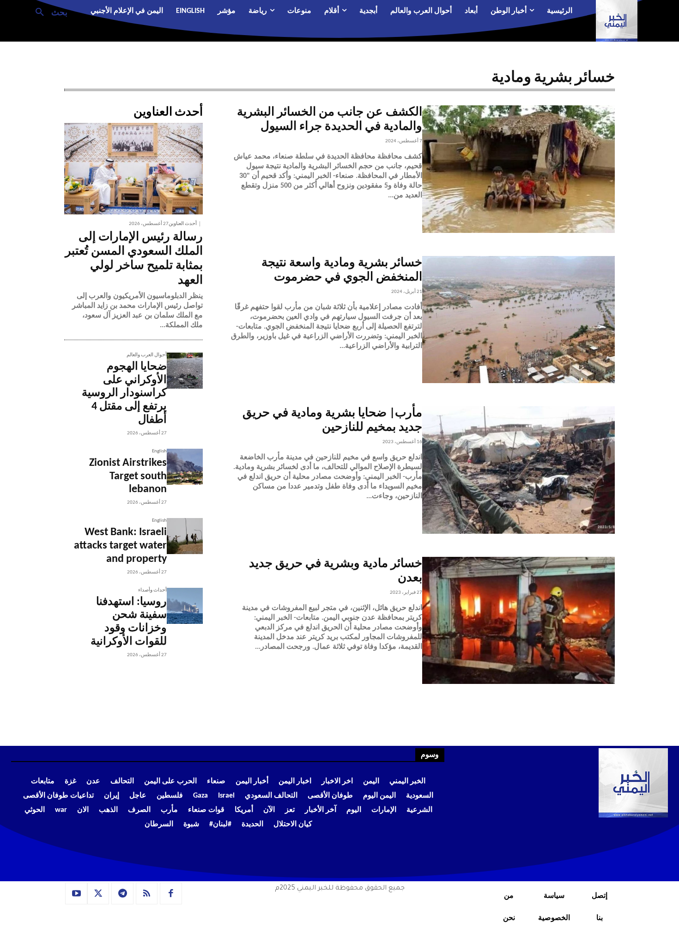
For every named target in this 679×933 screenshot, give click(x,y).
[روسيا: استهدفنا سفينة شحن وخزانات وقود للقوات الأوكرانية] (185, 606)
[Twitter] (98, 894)
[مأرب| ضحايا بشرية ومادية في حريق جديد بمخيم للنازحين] (518, 470)
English (159, 451)
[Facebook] (171, 894)
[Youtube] (76, 894)
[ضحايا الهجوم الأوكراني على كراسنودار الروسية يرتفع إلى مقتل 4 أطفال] (185, 371)
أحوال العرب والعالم (147, 355)
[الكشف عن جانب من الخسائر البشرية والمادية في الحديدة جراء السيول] (518, 169)
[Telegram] (122, 894)
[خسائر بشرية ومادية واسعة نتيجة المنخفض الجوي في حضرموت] (518, 320)
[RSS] (147, 894)
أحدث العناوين (183, 223)
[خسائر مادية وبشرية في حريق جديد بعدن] (518, 620)
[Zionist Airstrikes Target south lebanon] (185, 467)
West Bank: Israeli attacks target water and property (120, 546)
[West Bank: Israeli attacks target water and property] (185, 536)
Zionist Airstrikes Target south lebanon (128, 476)
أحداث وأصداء (152, 590)
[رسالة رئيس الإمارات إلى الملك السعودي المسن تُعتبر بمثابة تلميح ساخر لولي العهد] (133, 168)
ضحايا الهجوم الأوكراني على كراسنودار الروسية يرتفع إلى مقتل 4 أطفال (124, 393)
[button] (47, 11)
